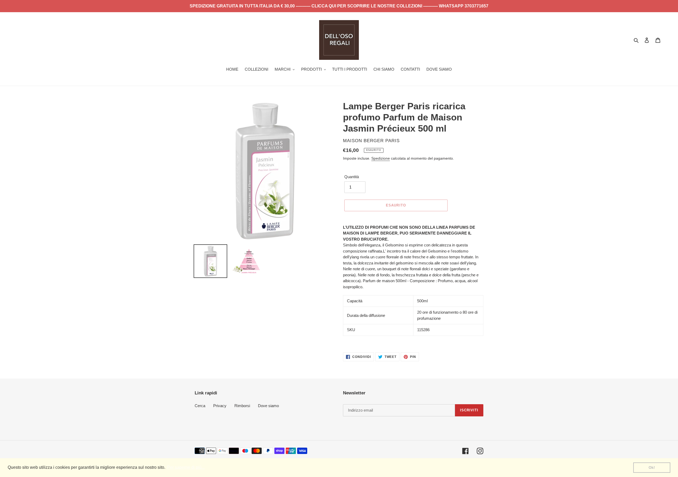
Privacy (219, 405)
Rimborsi (242, 405)
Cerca (200, 405)
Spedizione (380, 158)
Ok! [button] (652, 467)
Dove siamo (268, 405)
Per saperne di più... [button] (186, 467)
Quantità (351, 176)
